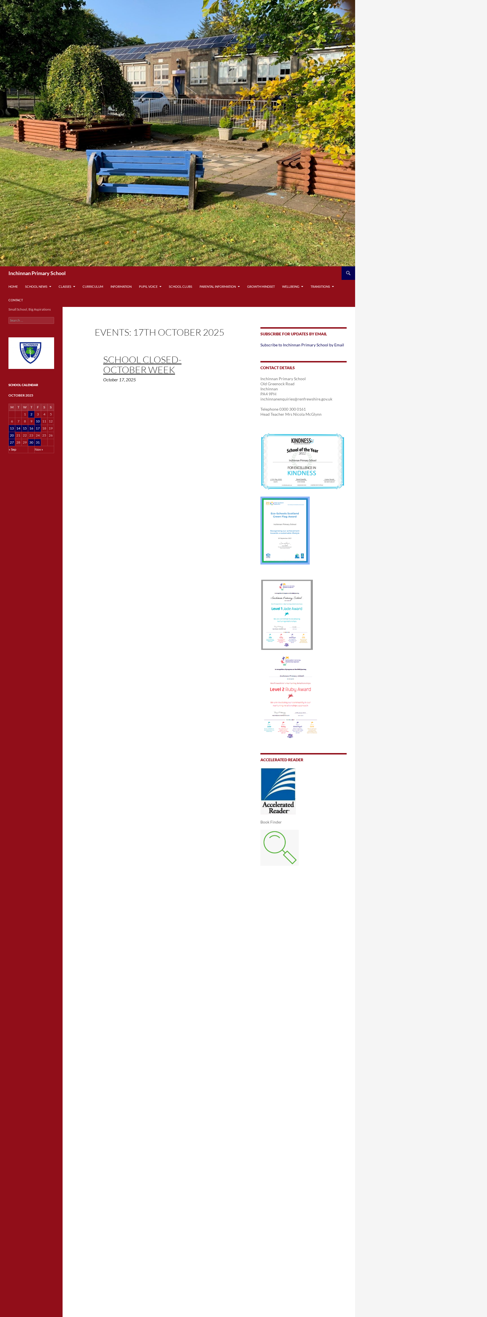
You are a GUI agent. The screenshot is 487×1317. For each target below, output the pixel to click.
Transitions (320, 286)
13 (12, 428)
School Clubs (180, 286)
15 (25, 428)
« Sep (12, 449)
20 (12, 435)
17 (38, 428)
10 (38, 421)
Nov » (39, 449)
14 (18, 428)
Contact (15, 300)
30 (31, 442)
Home (13, 286)
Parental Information (218, 286)
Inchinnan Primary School (37, 273)
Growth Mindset (261, 286)
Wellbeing (290, 286)
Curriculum (93, 286)
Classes (65, 286)
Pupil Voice (148, 286)
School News (36, 286)
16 (31, 428)
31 (38, 442)
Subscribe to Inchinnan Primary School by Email (302, 344)
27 (12, 442)
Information (121, 286)
